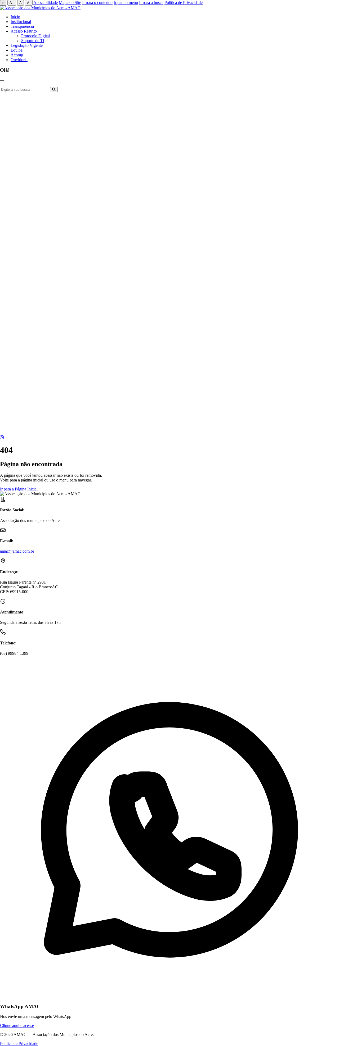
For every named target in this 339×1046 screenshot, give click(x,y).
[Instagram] (2, 437)
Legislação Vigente (27, 45)
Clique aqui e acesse (17, 1025)
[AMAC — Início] (40, 8)
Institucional (21, 21)
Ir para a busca (151, 2)
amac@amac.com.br (17, 551)
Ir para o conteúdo (97, 2)
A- (28, 3)
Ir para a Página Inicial (19, 489)
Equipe (17, 50)
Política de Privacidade (183, 2)
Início (15, 17)
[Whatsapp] (169, 433)
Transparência (22, 26)
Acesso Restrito (24, 31)
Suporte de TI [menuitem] (32, 40)
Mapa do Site (70, 2)
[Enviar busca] (54, 89)
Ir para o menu (126, 2)
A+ (12, 3)
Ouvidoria (19, 59)
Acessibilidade (45, 2)
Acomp (17, 55)
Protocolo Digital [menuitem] (35, 36)
